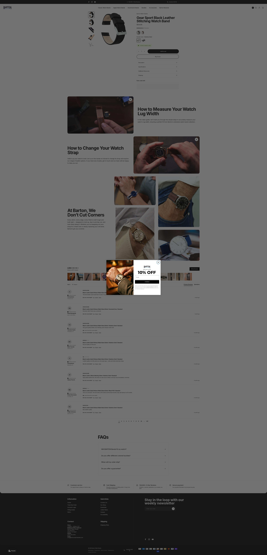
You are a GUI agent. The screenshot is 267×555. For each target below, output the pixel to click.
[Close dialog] (158, 262)
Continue (147, 281)
